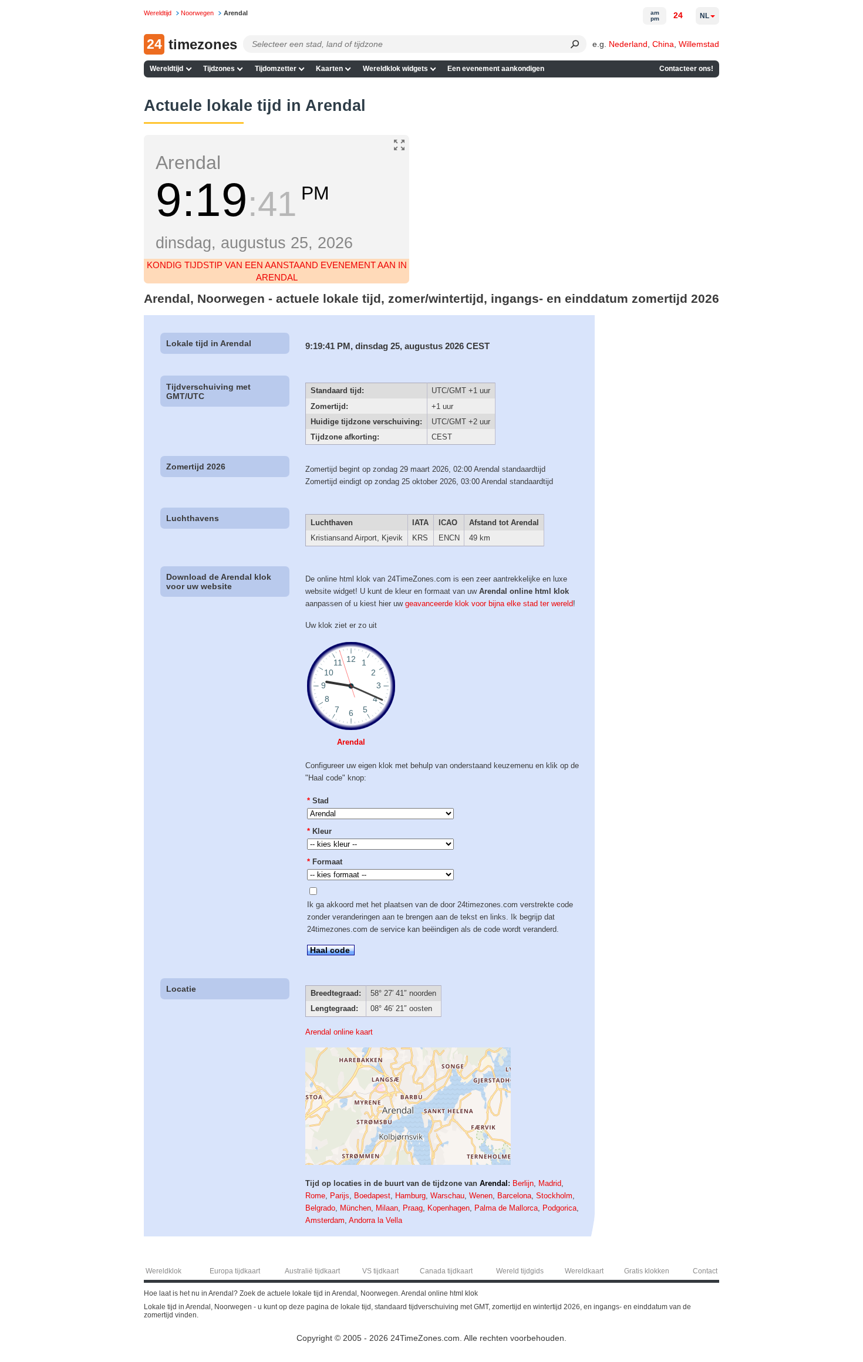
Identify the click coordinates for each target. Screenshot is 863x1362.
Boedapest (372, 1195)
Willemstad (699, 44)
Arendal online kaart (339, 1032)
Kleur (319, 831)
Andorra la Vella (375, 1220)
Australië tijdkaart (312, 1271)
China (663, 44)
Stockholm (554, 1195)
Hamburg (410, 1195)
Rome (315, 1195)
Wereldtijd (166, 69)
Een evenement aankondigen (495, 69)
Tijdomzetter (275, 69)
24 (678, 15)
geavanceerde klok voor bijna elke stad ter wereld (489, 603)
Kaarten (329, 69)
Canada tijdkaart (446, 1271)
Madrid (549, 1183)
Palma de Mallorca (506, 1208)
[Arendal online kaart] (408, 1162)
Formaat (324, 861)
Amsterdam (325, 1220)
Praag (413, 1208)
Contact (705, 1271)
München (355, 1208)
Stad (318, 800)
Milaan (387, 1208)
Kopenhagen (448, 1208)
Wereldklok (163, 1271)
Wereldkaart (584, 1271)
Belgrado (320, 1208)
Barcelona (514, 1195)
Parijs (339, 1195)
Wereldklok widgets (395, 69)
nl (704, 16)
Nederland (628, 44)
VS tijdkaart (380, 1271)
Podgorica (559, 1208)
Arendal (351, 742)
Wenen (481, 1195)
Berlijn (523, 1183)
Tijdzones (219, 69)
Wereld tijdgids (520, 1271)
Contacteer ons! (686, 69)
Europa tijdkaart (235, 1271)
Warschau (447, 1195)
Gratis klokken (646, 1271)
